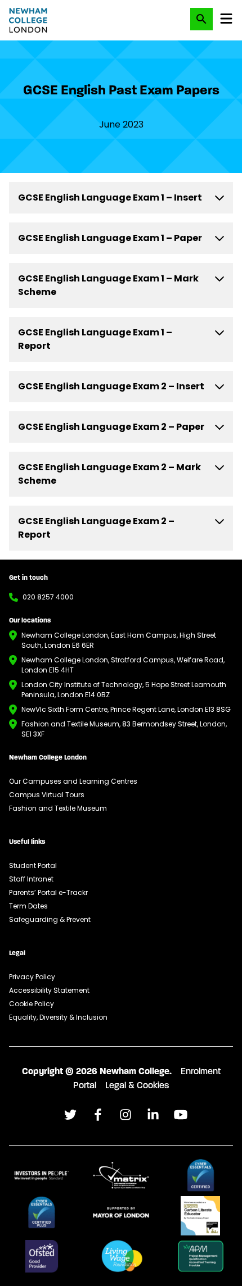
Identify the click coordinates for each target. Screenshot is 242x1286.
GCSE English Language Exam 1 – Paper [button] (110, 237)
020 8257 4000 (48, 597)
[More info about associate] (41, 1175)
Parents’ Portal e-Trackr (48, 892)
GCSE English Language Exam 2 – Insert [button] (111, 386)
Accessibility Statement (49, 990)
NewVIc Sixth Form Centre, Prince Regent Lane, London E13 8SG (126, 709)
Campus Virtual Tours (46, 794)
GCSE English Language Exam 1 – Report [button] (95, 339)
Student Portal (33, 865)
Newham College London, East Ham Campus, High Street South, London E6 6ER (118, 640)
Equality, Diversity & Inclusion (58, 1017)
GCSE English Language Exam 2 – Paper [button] (111, 426)
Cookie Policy (31, 1003)
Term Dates (28, 906)
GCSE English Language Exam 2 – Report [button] (96, 528)
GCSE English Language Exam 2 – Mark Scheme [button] (109, 474)
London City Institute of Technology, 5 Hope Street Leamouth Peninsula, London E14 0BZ (123, 689)
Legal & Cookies (137, 1085)
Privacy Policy (32, 976)
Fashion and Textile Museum (58, 808)
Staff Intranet (31, 879)
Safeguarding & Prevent (50, 919)
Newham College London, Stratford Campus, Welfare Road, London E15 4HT (123, 665)
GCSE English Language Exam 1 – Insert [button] (110, 197)
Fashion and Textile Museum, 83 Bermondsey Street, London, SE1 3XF (124, 729)
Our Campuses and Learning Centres (73, 781)
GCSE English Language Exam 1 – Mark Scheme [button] (108, 285)
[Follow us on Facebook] (70, 1114)
